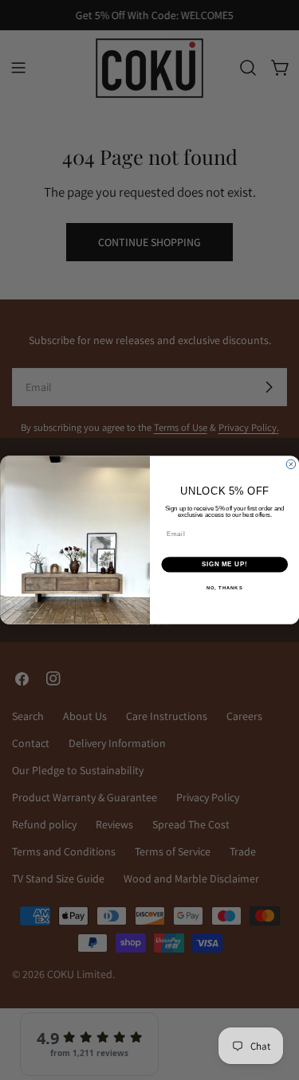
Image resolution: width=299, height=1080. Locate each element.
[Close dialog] (291, 464)
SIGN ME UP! (224, 565)
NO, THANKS (224, 587)
